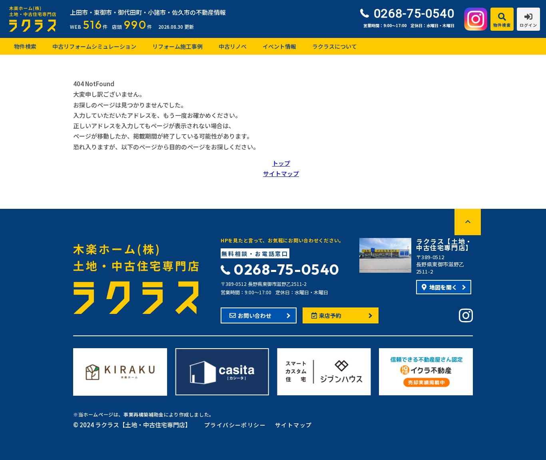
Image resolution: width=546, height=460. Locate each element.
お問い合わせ (254, 315)
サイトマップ (281, 173)
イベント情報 (279, 46)
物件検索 (502, 25)
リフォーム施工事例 (177, 46)
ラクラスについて (334, 46)
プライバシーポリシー (235, 425)
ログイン (528, 25)
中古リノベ (233, 46)
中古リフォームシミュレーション (94, 46)
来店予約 (330, 315)
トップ (281, 163)
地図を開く (443, 287)
